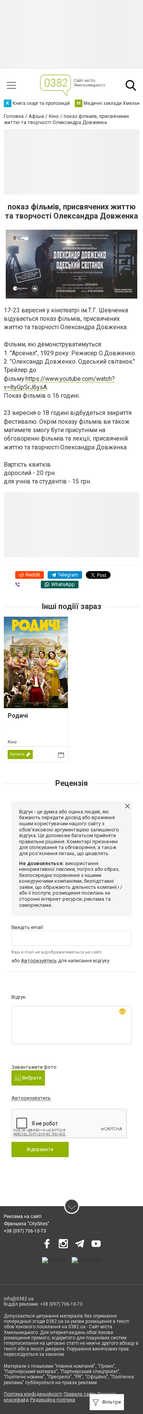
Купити (17, 754)
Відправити (40, 1149)
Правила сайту (80, 1394)
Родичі (18, 715)
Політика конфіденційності (33, 1394)
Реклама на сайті (23, 1216)
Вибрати (31, 1078)
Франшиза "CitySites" (26, 1223)
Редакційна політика (52, 1400)
